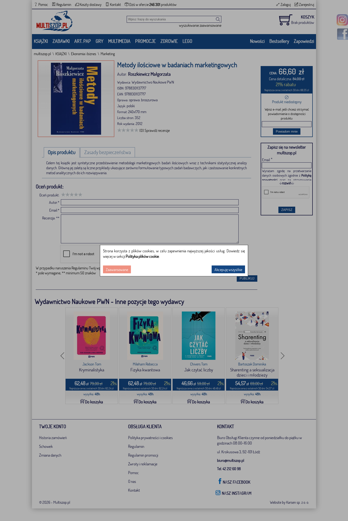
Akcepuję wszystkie (228, 269)
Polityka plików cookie (142, 256)
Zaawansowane (117, 269)
